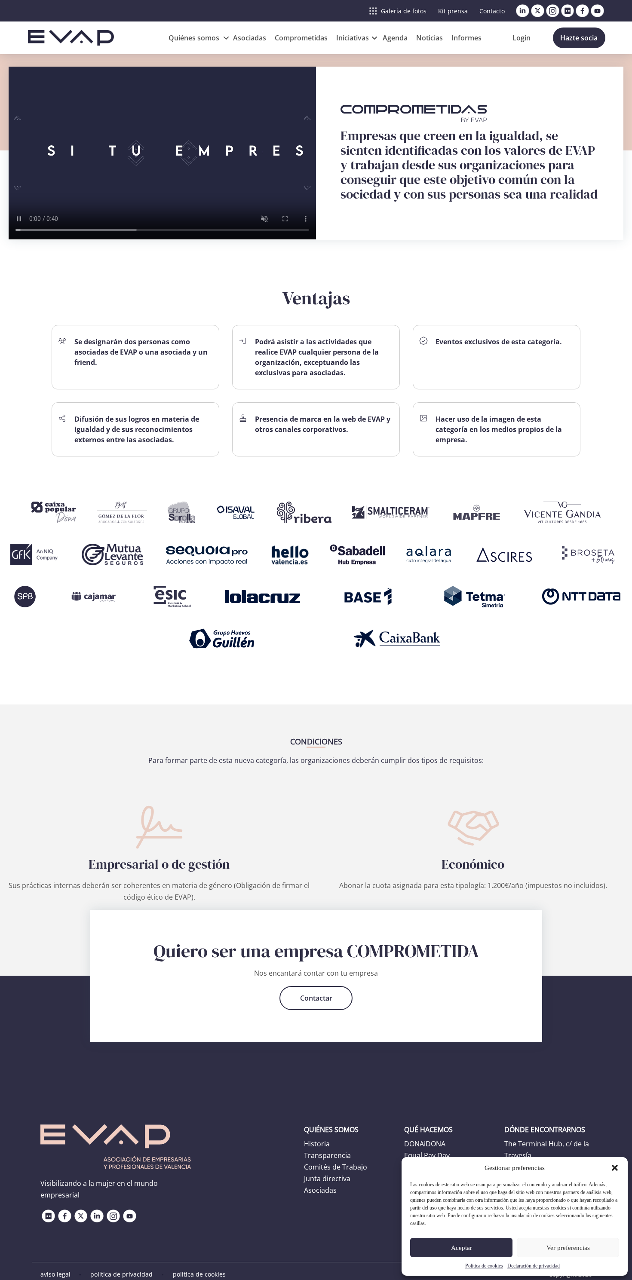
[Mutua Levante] (112, 554)
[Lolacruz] (261, 596)
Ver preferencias (568, 1247)
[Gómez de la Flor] (122, 512)
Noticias (429, 38)
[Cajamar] (93, 596)
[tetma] (475, 596)
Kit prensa (453, 11)
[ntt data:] (581, 596)
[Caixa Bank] (397, 638)
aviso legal (55, 1274)
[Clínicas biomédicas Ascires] (504, 554)
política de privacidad (121, 1274)
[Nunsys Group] (303, 638)
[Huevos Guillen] (221, 638)
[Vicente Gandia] (562, 512)
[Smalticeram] (391, 512)
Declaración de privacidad (533, 1266)
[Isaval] (236, 512)
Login (521, 38)
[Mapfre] (476, 512)
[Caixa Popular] (53, 512)
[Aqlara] (428, 554)
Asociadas (249, 38)
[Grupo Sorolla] (181, 512)
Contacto (492, 11)
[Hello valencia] (290, 554)
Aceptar (461, 1247)
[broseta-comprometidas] (589, 554)
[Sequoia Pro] (207, 554)
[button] (615, 1168)
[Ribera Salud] (304, 512)
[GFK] (35, 554)
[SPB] (24, 596)
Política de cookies (484, 1266)
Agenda (395, 38)
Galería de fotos (403, 11)
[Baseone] (368, 596)
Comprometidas (301, 38)
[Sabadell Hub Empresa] (358, 554)
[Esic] (172, 596)
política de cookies (199, 1274)
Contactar (316, 998)
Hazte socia (579, 38)
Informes (466, 38)
